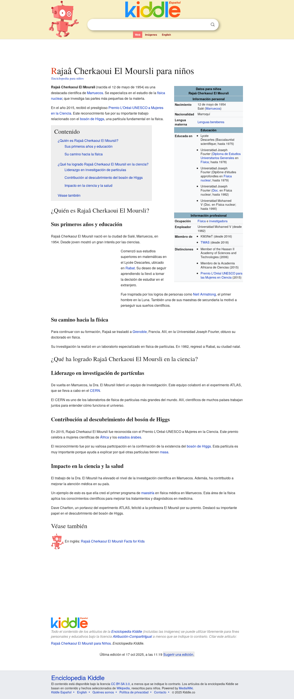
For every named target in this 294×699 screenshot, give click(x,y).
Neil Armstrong (204, 294)
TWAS (205, 242)
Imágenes (151, 35)
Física (205, 161)
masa (164, 451)
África (104, 437)
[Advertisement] (147, 51)
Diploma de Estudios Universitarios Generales (221, 155)
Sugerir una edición (178, 654)
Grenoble (140, 331)
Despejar (203, 24)
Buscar (212, 24)
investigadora (218, 221)
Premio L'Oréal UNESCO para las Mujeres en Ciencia (221, 275)
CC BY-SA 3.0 (120, 684)
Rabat (130, 267)
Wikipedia (123, 688)
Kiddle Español (61, 692)
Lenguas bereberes (211, 122)
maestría (147, 492)
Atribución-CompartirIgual (132, 636)
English (166, 35)
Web (137, 35)
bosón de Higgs (92, 118)
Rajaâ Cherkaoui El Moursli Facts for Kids (113, 541)
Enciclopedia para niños (67, 78)
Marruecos (213, 108)
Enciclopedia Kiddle (126, 631)
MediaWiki (186, 688)
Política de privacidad (134, 692)
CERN (95, 390)
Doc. (215, 190)
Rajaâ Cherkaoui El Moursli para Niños (81, 643)
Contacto (160, 692)
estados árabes (129, 437)
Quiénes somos (103, 692)
